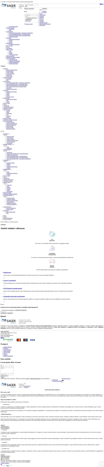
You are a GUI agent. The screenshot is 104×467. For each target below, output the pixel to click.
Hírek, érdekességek (7, 218)
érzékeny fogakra (10, 96)
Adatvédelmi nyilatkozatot (21, 310)
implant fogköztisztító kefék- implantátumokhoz (19, 35)
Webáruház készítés (66, 378)
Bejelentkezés (29, 19)
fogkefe (10, 53)
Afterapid (41, 16)
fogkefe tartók (9, 76)
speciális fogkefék (43, 22)
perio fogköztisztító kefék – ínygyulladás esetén (19, 34)
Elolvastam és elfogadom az (14, 310)
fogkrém (8, 111)
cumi (10, 50)
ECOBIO (44, 12)
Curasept (44, 11)
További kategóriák (13, 26)
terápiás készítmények (14, 62)
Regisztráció (28, 20)
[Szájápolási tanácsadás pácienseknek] (4, 301)
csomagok (8, 116)
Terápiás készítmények (8, 107)
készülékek (11, 29)
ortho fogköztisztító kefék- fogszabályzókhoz (16, 86)
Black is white (9, 45)
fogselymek (8, 87)
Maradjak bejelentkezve (32, 18)
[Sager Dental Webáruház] (12, 6)
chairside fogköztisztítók (14, 61)
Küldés (2, 377)
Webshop (3, 66)
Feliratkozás (3, 313)
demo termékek (9, 126)
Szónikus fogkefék (10, 27)
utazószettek (42, 25)
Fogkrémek (8, 38)
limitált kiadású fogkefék (44, 24)
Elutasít (2, 425)
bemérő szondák (10, 127)
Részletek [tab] (26, 387)
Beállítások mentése (5, 456)
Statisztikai (4, 442)
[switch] (1, 448)
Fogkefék (41, 21)
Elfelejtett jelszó (29, 24)
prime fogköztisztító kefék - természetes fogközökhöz (21, 33)
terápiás (8, 95)
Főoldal (5, 217)
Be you (7, 47)
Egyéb (40, 13)
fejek (10, 30)
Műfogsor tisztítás (10, 56)
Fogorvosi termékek (10, 58)
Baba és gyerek (9, 49)
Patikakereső (7, 272)
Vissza (4, 215)
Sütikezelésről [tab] (27, 386)
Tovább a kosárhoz (5, 463)
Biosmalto (41, 17)
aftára (7, 100)
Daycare (41, 18)
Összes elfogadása (5, 428)
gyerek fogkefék (10, 72)
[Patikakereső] (4, 277)
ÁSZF (27, 378)
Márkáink (44, 8)
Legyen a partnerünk (9, 280)
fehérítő (10, 40)
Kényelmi (4, 436)
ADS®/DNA (42, 15)
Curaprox (41, 20)
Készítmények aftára (8, 108)
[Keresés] (26, 6)
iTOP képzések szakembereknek (12, 288)
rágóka (10, 52)
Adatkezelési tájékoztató (35, 378)
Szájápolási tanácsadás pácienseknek (14, 296)
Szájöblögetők (9, 43)
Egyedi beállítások (5, 426)
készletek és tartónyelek (11, 89)
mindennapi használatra (14, 39)
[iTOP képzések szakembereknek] (4, 293)
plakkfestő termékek (10, 128)
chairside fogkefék (13, 59)
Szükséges (4, 429)
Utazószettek (9, 48)
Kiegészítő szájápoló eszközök (13, 57)
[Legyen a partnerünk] (4, 285)
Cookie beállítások (45, 378)
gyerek (10, 41)
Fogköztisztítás (9, 31)
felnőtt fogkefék (9, 71)
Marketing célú (5, 448)
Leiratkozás (10, 313)
